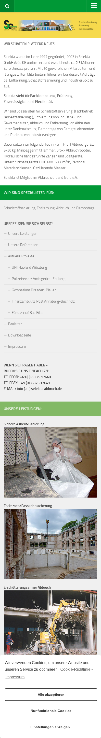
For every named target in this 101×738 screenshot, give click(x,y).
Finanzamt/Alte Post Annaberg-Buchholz (43, 301)
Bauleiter (15, 324)
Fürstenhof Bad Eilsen (28, 312)
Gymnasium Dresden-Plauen (34, 290)
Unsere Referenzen (23, 245)
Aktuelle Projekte (21, 256)
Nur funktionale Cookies (51, 711)
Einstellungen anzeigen (50, 727)
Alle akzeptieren (51, 694)
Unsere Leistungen (22, 233)
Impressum (15, 677)
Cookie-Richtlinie (75, 669)
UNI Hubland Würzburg (29, 267)
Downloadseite (19, 335)
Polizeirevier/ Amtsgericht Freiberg (38, 279)
